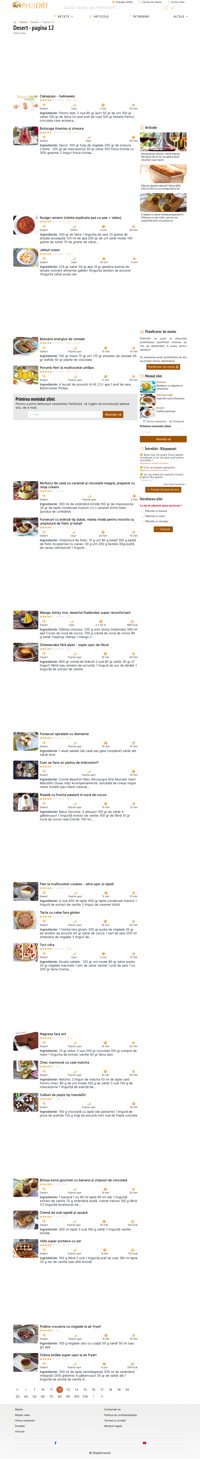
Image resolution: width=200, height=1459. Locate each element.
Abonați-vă (113, 414)
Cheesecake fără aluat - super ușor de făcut (74, 645)
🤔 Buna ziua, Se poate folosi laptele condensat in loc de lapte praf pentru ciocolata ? (162, 457)
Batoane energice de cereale (62, 339)
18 (110, 1390)
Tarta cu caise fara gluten (60, 912)
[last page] (101, 1396)
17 (101, 1390)
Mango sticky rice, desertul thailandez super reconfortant (85, 613)
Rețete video (22, 1415)
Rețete (63, 16)
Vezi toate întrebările (174, 484)
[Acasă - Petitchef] (14, 22)
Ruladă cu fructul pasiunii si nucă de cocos (73, 795)
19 (118, 1390)
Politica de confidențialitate (120, 1415)
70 (51, 1396)
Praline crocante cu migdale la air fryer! (70, 1326)
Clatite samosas (165, 411)
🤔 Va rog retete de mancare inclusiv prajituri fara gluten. (162, 476)
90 (68, 1396)
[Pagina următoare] (93, 1396)
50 (34, 1396)
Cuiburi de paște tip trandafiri (63, 1095)
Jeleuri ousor (50, 250)
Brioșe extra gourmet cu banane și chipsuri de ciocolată (83, 1180)
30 (17, 1396)
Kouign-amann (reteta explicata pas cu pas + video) (80, 218)
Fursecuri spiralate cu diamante (64, 734)
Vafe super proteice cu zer (60, 1241)
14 (76, 1390)
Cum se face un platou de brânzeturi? (69, 762)
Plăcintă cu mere (155, 516)
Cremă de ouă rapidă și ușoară (64, 1213)
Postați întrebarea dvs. (165, 489)
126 (85, 1396)
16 (93, 1390)
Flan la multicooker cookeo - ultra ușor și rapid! (77, 884)
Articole (101, 16)
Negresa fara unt (53, 1034)
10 (43, 1390)
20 (127, 1390)
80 (60, 1396)
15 (85, 1390)
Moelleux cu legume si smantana (169, 387)
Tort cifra (47, 945)
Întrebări (140, 16)
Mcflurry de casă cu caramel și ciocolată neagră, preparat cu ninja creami (87, 485)
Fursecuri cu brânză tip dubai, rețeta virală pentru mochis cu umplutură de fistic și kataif (87, 521)
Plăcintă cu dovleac (156, 521)
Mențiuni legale (113, 1426)
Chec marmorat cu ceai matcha (64, 1062)
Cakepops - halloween (57, 96)
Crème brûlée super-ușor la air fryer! (68, 1355)
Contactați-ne (112, 1409)
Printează (178, 421)
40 (26, 1396)
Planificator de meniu (161, 366)
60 (43, 1396)
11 (51, 1390)
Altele (179, 16)
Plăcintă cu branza (156, 510)
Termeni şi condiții (115, 1420)
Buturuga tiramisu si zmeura (62, 128)
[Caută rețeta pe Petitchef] (166, 7)
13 (68, 1390)
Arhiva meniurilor (156, 421)
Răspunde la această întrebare (154, 463)
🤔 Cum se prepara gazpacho (157, 467)
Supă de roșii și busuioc (170, 398)
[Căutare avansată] (172, 8)
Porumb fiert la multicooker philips (67, 368)
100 (76, 1396)
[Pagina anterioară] (25, 1389)
